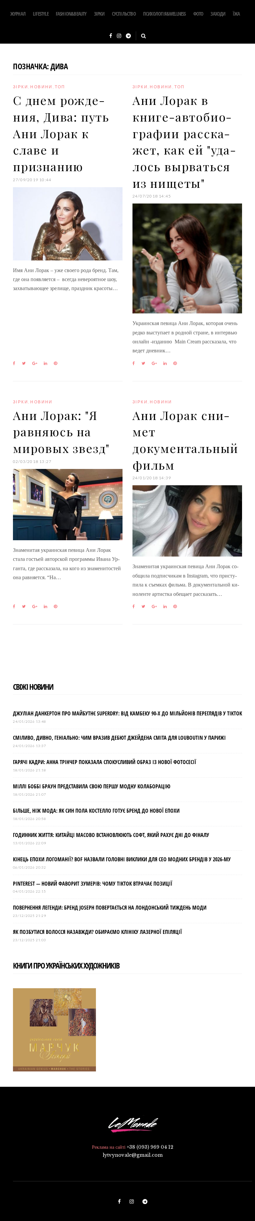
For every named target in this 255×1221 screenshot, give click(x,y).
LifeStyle (40, 13)
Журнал (18, 13)
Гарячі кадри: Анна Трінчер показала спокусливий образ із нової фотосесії (104, 762)
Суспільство (124, 13)
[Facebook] (110, 36)
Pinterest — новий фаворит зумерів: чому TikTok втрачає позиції (92, 883)
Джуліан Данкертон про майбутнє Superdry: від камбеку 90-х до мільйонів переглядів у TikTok (127, 713)
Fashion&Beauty (71, 13)
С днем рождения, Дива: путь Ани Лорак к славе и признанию (61, 133)
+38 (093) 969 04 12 (150, 1147)
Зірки (99, 13)
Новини (41, 86)
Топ (60, 86)
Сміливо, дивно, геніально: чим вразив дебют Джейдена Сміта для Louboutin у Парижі (119, 737)
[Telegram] (128, 36)
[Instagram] (119, 36)
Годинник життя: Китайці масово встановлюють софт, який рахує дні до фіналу (111, 835)
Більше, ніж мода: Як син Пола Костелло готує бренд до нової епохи (96, 810)
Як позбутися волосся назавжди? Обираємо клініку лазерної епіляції (97, 932)
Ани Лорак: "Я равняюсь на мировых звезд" (61, 431)
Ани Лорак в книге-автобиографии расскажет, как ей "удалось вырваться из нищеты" (184, 141)
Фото (198, 13)
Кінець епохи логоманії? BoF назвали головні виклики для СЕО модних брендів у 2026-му (122, 859)
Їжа (236, 13)
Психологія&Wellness (164, 13)
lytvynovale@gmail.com (133, 1155)
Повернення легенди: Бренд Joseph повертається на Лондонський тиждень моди (110, 907)
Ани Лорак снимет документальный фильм (185, 440)
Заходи (218, 13)
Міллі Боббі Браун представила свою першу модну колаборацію (91, 786)
